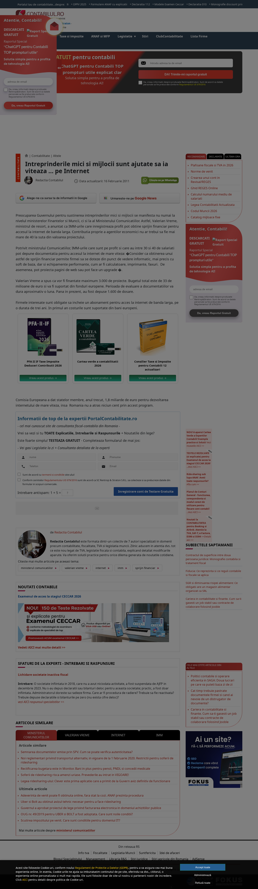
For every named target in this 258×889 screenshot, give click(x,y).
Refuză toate (202, 882)
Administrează (202, 875)
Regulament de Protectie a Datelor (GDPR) (101, 868)
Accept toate (202, 867)
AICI (25, 879)
